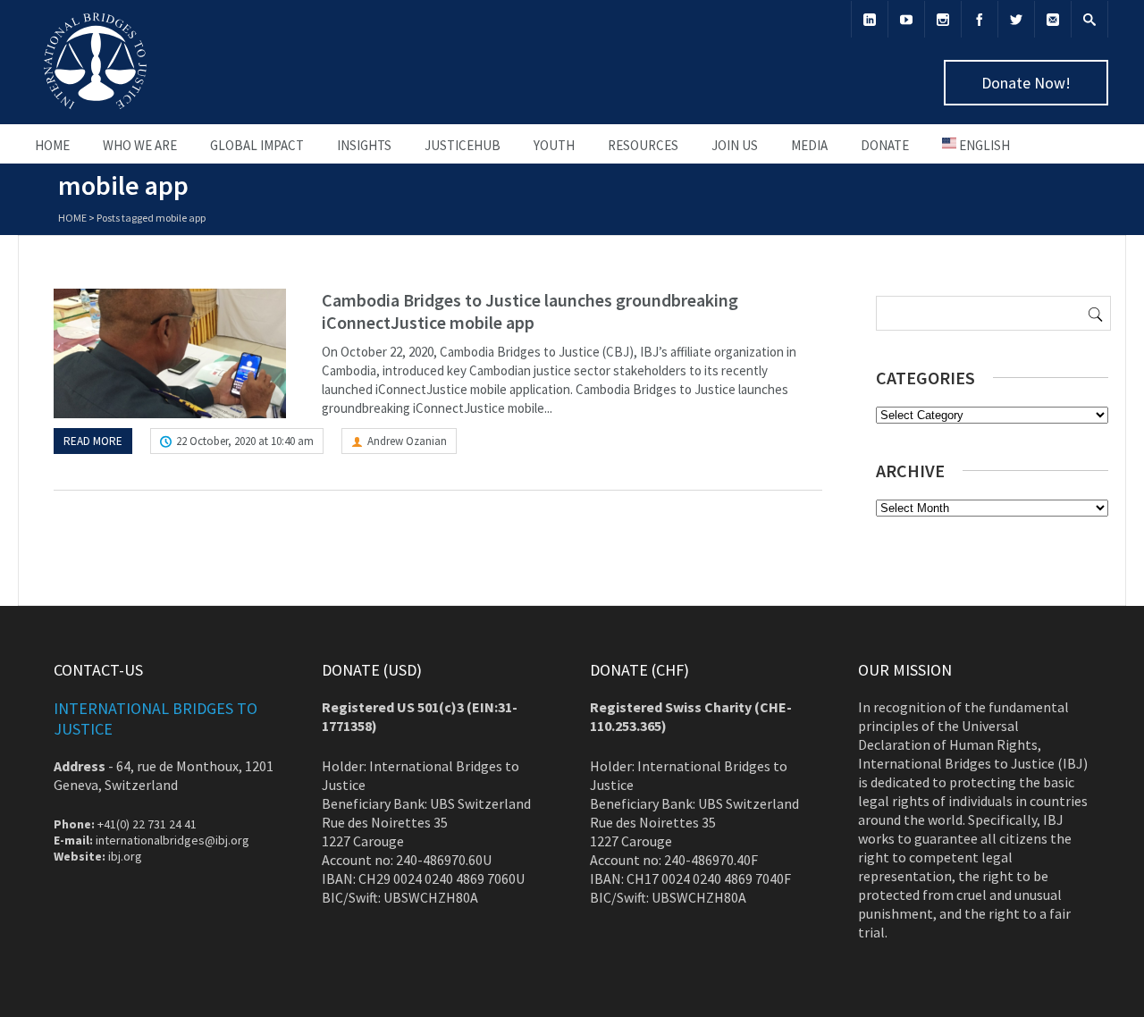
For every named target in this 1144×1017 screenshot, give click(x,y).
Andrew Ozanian (407, 441)
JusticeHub (462, 145)
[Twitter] (1016, 19)
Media (809, 145)
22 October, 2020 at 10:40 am (245, 441)
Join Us (734, 145)
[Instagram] (943, 19)
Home (52, 145)
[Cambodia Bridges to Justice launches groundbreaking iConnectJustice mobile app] (170, 353)
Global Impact (257, 145)
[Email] (1053, 19)
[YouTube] (906, 19)
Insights (364, 145)
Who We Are (140, 145)
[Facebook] (979, 19)
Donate (885, 145)
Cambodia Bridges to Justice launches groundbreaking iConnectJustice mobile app (530, 311)
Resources (643, 145)
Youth (554, 145)
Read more (92, 441)
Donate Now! (1026, 82)
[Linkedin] (869, 19)
